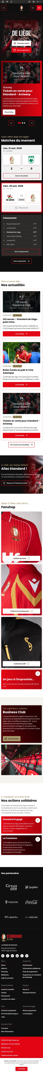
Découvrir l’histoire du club (17, 483)
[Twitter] (12, 955)
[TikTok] (22, 955)
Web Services (5, 1048)
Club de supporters (30, 971)
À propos (4, 1028)
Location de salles (8, 999)
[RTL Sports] (11, 917)
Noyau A (26, 989)
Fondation (7, 1)
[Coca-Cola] (32, 902)
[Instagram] (2, 955)
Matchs (4, 968)
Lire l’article (19, 334)
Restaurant (5, 996)
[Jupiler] (32, 887)
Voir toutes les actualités (19, 445)
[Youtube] (26, 955)
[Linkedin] (17, 955)
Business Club (3, 1)
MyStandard (33, 1)
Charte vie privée (7, 1051)
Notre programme (29, 1010)
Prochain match (23, 43)
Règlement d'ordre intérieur (10, 1044)
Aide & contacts (7, 978)
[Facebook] (7, 955)
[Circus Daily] (11, 887)
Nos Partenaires (7, 1031)
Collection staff (20, 664)
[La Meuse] (32, 917)
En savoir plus (13, 739)
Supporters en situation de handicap (32, 976)
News (3, 965)
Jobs (3, 1017)
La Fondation (28, 1014)
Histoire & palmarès (8, 1010)
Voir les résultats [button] (21, 176)
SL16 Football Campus (9, 1014)
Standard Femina (29, 993)
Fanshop (32, 7)
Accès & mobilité (7, 989)
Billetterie (39, 7)
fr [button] (37, 2)
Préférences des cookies (9, 1055)
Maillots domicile (19, 558)
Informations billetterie (31, 968)
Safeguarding (11, 1)
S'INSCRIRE (21, 1069)
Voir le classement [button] (21, 251)
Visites (3, 993)
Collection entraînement (19, 611)
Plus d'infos (9, 112)
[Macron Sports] (11, 902)
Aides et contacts (29, 1)
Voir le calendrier (23, 50)
